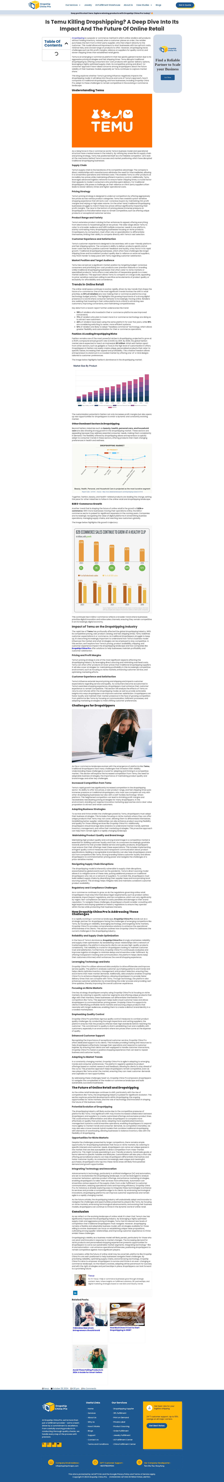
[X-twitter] (44, 1445)
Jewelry (88, 5)
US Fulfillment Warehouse (107, 5)
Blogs (158, 5)
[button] (66, 43)
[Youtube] (59, 1445)
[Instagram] (49, 1445)
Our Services (71, 5)
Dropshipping (78, 38)
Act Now (167, 77)
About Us (128, 5)
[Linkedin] (75, 1293)
